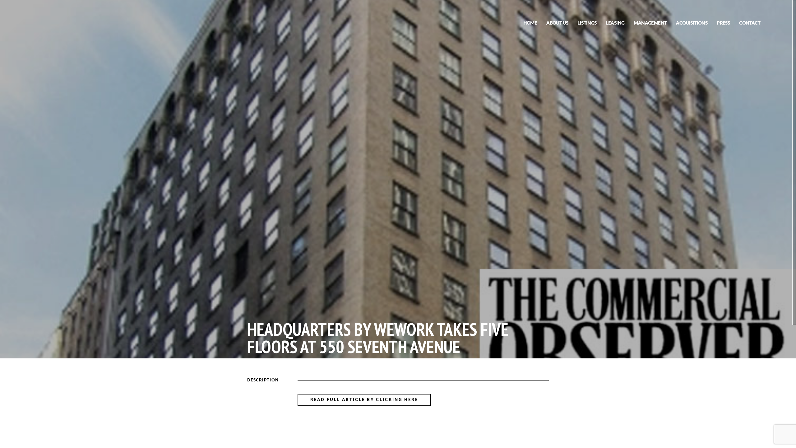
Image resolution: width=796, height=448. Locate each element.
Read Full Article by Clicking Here (364, 400)
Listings (586, 23)
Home (530, 23)
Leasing (615, 23)
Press (723, 23)
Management (650, 23)
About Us (557, 23)
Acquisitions (691, 23)
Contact (749, 23)
